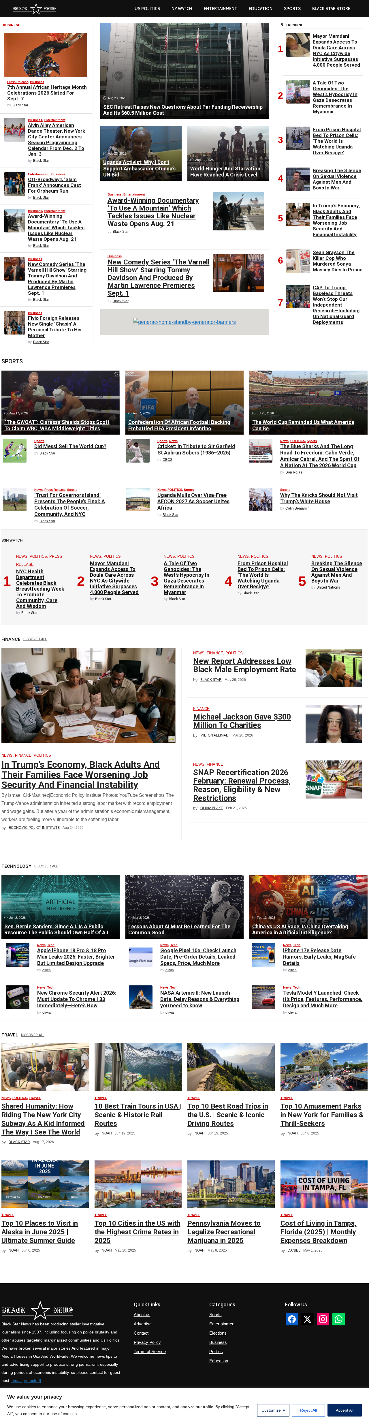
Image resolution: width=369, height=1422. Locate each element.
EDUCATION (260, 8)
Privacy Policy (147, 1342)
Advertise (143, 1323)
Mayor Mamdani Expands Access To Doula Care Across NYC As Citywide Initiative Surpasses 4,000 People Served (336, 50)
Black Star (20, 105)
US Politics (147, 8)
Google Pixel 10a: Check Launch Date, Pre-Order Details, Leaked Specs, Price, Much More (198, 956)
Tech (50, 945)
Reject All (308, 1410)
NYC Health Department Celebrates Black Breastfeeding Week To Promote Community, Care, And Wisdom (40, 588)
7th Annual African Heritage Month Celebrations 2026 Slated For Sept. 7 (47, 93)
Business (37, 82)
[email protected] (25, 1380)
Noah (107, 1133)
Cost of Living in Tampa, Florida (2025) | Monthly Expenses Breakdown (318, 1232)
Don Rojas (293, 472)
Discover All (35, 639)
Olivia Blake (211, 808)
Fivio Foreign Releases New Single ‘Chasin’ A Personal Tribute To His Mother (54, 326)
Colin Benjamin (297, 508)
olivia (46, 970)
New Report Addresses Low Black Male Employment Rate (244, 666)
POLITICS (297, 441)
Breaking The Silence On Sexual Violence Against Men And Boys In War (337, 179)
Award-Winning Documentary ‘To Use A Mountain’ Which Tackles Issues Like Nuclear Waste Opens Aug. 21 (56, 227)
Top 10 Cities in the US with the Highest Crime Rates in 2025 (137, 1232)
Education (218, 1360)
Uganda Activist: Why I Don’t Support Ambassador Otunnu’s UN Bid (139, 168)
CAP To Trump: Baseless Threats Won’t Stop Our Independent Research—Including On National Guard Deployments (336, 305)
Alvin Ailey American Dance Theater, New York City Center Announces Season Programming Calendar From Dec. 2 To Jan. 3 (56, 139)
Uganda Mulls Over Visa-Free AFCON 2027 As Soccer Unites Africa (193, 501)
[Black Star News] (34, 8)
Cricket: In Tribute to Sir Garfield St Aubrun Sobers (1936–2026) (196, 449)
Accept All (344, 1410)
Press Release (17, 82)
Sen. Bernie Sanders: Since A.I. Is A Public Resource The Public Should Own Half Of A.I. (57, 929)
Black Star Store (331, 8)
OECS (167, 460)
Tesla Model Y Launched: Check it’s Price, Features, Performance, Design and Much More (322, 999)
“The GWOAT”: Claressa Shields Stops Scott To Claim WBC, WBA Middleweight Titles (57, 425)
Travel (35, 1098)
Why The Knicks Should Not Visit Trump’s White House (319, 498)
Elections (218, 1333)
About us (142, 1314)
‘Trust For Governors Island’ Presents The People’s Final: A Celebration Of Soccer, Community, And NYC (69, 504)
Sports (292, 8)
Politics (216, 1351)
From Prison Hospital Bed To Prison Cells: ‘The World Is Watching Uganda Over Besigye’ (337, 141)
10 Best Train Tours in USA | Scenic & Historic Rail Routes (138, 1115)
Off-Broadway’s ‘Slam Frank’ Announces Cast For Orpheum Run (54, 185)
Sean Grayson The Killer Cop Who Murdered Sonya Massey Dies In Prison (338, 261)
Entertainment (220, 8)
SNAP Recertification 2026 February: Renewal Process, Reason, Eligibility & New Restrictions (242, 785)
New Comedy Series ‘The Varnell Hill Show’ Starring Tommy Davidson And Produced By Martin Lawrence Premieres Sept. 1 (57, 278)
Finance (23, 755)
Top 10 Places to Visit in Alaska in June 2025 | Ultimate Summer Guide (39, 1232)
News (173, 441)
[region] (184, 1405)
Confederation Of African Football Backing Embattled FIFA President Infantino (179, 425)
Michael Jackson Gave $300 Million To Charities (242, 721)
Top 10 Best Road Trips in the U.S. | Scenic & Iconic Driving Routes (227, 1115)
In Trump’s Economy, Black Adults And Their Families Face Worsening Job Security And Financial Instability (336, 220)
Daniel (294, 1250)
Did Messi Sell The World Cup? (70, 446)
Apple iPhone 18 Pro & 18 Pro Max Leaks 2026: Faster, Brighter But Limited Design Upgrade (76, 956)
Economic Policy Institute (34, 828)
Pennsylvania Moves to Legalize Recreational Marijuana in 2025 (224, 1232)
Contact (141, 1333)
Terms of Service (150, 1351)
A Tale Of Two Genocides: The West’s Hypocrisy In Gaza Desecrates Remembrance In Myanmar (335, 97)
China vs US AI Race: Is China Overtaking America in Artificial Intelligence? (300, 929)
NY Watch (182, 8)
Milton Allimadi (214, 735)
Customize (271, 1410)
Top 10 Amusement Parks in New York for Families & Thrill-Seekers (322, 1115)
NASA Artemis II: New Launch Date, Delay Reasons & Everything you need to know (200, 999)
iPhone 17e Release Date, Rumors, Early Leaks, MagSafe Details (319, 956)
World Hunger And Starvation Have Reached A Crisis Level (225, 172)
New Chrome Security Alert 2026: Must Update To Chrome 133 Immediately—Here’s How (76, 999)
